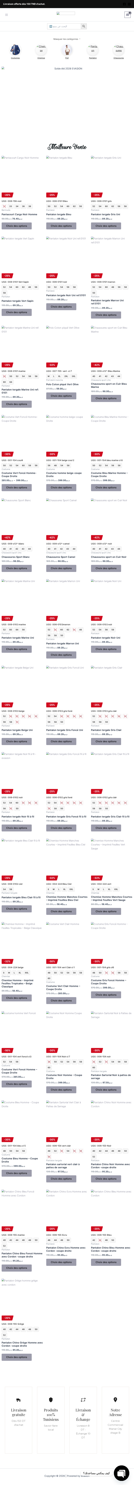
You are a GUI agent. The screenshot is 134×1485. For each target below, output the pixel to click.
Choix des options (16, 225)
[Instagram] (129, 4)
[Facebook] (124, 4)
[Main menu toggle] (6, 14)
